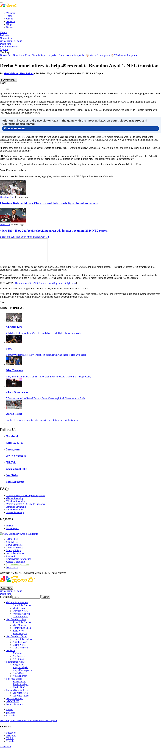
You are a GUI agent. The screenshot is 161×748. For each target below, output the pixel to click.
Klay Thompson (14, 370)
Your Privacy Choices (20, 565)
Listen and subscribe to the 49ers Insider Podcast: (24, 236)
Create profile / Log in (11, 41)
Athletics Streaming (16, 506)
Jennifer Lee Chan (22, 627)
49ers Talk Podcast (22, 622)
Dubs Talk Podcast (22, 605)
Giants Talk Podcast (22, 639)
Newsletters (6, 38)
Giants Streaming (14, 498)
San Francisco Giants (16, 636)
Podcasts (4, 35)
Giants (9, 18)
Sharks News (19, 681)
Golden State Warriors (17, 602)
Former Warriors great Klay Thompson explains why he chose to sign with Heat (46, 354)
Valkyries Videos (21, 695)
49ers (9, 15)
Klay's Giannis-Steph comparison (41, 55)
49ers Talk (5, 224)
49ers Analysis (20, 633)
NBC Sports (51, 720)
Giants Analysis (20, 647)
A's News (17, 653)
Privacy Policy (13, 550)
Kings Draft (18, 673)
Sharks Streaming (15, 512)
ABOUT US (12, 539)
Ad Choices (12, 567)
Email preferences (9, 46)
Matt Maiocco (19, 625)
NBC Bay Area (8, 720)
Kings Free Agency (22, 670)
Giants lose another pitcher (72, 55)
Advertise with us (15, 553)
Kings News (19, 664)
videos (9, 709)
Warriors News (20, 611)
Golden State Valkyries (17, 690)
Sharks (9, 27)
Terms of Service (14, 547)
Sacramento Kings (15, 661)
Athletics (10, 21)
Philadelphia (12, 528)
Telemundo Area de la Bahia (30, 720)
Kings (9, 24)
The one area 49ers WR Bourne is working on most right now (45, 283)
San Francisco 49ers (16, 619)
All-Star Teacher (14, 698)
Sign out (4, 49)
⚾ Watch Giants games (98, 55)
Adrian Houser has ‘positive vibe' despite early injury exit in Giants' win (42, 420)
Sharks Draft (19, 687)
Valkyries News (20, 692)
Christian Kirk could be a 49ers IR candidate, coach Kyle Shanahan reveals (48, 203)
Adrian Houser (14, 413)
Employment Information (18, 559)
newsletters (11, 715)
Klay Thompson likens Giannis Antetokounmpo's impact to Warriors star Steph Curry (48, 376)
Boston (9, 525)
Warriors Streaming (15, 501)
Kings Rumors (20, 676)
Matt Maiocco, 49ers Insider (18, 73)
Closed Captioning (15, 561)
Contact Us (11, 542)
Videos (3, 32)
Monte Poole (19, 608)
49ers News (18, 630)
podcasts (10, 712)
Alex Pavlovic (20, 642)
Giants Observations (17, 392)
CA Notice (11, 556)
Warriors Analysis (21, 613)
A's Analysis (19, 656)
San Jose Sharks (14, 678)
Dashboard (5, 43)
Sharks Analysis (20, 684)
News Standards (14, 544)
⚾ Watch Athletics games (124, 55)
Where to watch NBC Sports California (25, 504)
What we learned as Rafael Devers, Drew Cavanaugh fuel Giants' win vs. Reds (45, 398)
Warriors (10, 13)
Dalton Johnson (20, 616)
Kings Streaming (14, 509)
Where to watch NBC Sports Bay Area (25, 495)
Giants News (19, 644)
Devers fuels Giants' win (12, 55)
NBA (9, 348)
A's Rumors (18, 659)
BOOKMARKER (8, 80)
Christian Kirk (7, 197)
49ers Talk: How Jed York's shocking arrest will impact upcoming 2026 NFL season (54, 230)
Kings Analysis (20, 667)
